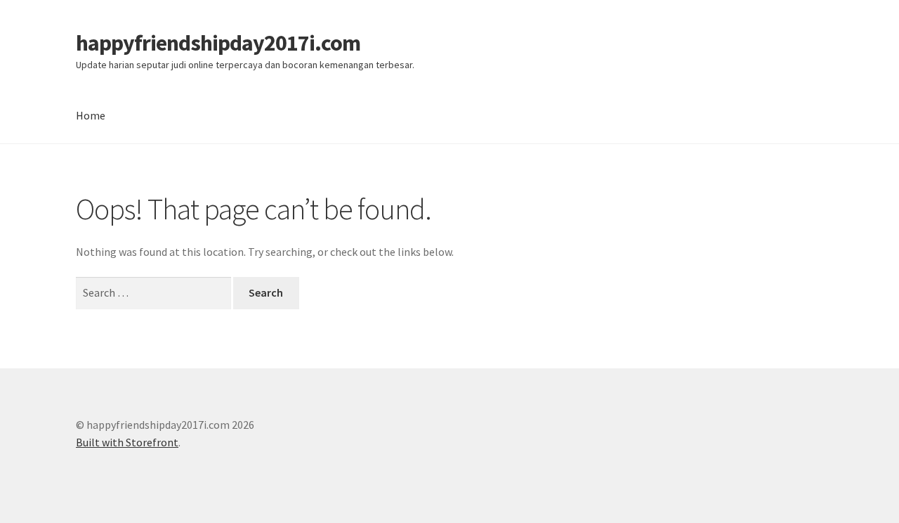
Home (90, 115)
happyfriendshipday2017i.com (218, 43)
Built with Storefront (127, 442)
